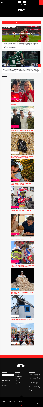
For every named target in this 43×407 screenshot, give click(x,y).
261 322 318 (19, 376)
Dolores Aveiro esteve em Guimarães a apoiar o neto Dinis (22, 130)
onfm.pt (18, 374)
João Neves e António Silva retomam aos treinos (21, 33)
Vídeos (15, 401)
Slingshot (23, 399)
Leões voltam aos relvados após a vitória (22, 58)
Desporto (5, 27)
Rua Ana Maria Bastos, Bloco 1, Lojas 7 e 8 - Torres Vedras (20, 382)
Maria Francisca (5, 40)
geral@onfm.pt (20, 378)
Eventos (10, 401)
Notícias (14, 27)
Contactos (20, 401)
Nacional (9, 27)
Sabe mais (31, 390)
